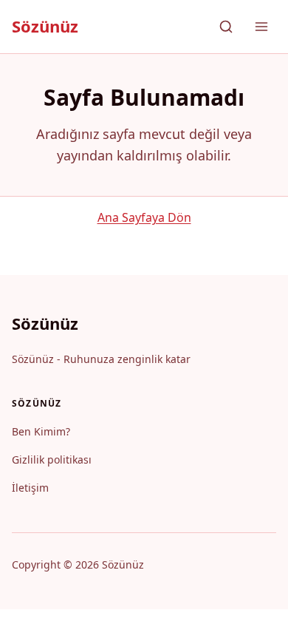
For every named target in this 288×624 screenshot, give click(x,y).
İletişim (30, 488)
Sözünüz (45, 26)
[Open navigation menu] (261, 26)
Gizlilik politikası (52, 459)
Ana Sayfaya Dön (144, 217)
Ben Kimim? (41, 431)
